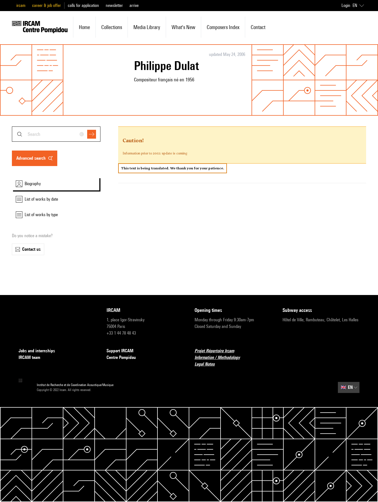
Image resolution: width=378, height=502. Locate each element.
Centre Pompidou (121, 357)
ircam (20, 5)
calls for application (83, 5)
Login (345, 5)
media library (146, 27)
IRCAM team (29, 357)
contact (258, 27)
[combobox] (56, 134)
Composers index (223, 27)
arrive (134, 5)
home (84, 27)
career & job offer (46, 5)
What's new (183, 27)
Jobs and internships (37, 350)
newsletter (114, 5)
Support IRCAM (120, 350)
